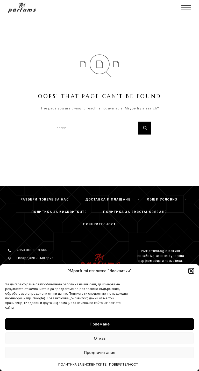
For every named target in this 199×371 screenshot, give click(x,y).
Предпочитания (99, 352)
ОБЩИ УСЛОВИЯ (162, 199)
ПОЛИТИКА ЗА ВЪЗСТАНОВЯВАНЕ (135, 212)
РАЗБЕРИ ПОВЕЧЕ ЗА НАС (44, 199)
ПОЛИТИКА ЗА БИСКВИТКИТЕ (82, 364)
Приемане (100, 324)
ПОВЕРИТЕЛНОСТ (123, 364)
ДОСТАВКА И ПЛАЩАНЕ (107, 199)
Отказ (99, 338)
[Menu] (186, 8)
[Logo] (22, 8)
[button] (191, 270)
